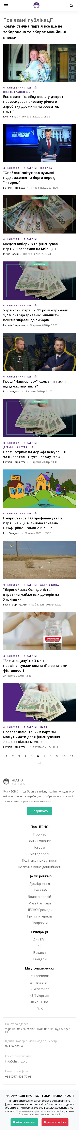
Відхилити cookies (55, 1122)
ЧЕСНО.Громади (39, 910)
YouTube (41, 1002)
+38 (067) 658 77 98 (18, 1076)
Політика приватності (39, 860)
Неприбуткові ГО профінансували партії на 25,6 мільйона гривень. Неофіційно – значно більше (32, 523)
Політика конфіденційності (39, 867)
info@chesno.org (16, 1061)
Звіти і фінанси (39, 841)
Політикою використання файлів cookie (40, 1111)
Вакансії (39, 952)
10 (63, 756)
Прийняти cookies (24, 1122)
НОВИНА (46, 168)
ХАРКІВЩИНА (49, 584)
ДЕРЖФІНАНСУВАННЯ (18, 447)
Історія (39, 847)
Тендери (40, 959)
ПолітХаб (39, 890)
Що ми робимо (40, 876)
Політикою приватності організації (39, 1114)
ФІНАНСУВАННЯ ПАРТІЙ (20, 87)
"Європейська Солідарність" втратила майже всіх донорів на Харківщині (31, 594)
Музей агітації (39, 903)
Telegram (41, 995)
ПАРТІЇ (45, 727)
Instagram (41, 982)
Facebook (41, 976)
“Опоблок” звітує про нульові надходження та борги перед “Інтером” (29, 177)
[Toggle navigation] (6, 5)
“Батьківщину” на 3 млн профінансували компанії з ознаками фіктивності (35, 666)
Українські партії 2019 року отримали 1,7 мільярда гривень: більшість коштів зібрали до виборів (35, 315)
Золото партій (39, 896)
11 (71, 756)
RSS (39, 946)
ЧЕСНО (17, 780)
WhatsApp (41, 989)
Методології (39, 854)
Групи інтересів (39, 916)
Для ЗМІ (39, 939)
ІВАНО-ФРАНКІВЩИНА (19, 92)
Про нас (39, 834)
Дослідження (39, 883)
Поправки (39, 923)
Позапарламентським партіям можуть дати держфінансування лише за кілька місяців (31, 737)
